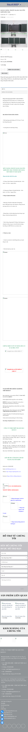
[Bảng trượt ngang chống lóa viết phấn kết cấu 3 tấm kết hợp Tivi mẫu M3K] (7, 609)
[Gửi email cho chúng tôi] (19, 726)
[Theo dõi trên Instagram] (9, 726)
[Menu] (2, 4)
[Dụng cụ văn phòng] (14, 4)
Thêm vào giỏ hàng (14, 69)
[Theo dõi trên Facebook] (5, 726)
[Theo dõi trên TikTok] (14, 726)
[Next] (25, 34)
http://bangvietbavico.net (6, 714)
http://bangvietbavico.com (11, 710)
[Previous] (3, 34)
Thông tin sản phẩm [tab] (7, 92)
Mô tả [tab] (3, 89)
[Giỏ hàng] (26, 5)
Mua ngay (4, 73)
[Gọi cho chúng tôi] (23, 726)
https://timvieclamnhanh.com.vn (8, 718)
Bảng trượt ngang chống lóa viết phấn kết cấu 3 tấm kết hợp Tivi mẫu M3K (7, 616)
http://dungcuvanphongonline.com (9, 716)
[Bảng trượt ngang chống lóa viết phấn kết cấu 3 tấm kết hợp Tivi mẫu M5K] (20, 609)
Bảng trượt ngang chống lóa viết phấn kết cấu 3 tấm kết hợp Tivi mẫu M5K (20, 616)
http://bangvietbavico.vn (6, 712)
